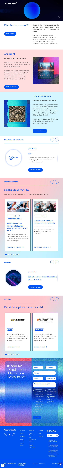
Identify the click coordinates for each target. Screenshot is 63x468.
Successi (40, 430)
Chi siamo (22, 430)
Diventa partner (21, 444)
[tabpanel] (18, 225)
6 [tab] (18, 254)
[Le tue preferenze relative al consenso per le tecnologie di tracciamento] (2, 465)
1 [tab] (6, 254)
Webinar (40, 436)
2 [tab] (8, 254)
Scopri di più (11, 87)
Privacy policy (35, 463)
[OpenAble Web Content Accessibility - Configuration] (60, 464)
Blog (39, 433)
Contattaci (22, 436)
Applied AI (31, 430)
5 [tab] (16, 254)
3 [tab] (11, 254)
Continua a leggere (14, 247)
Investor (22, 433)
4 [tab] (13, 254)
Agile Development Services (32, 439)
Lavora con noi (21, 439)
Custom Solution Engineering (32, 445)
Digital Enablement (32, 434)
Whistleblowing (42, 463)
